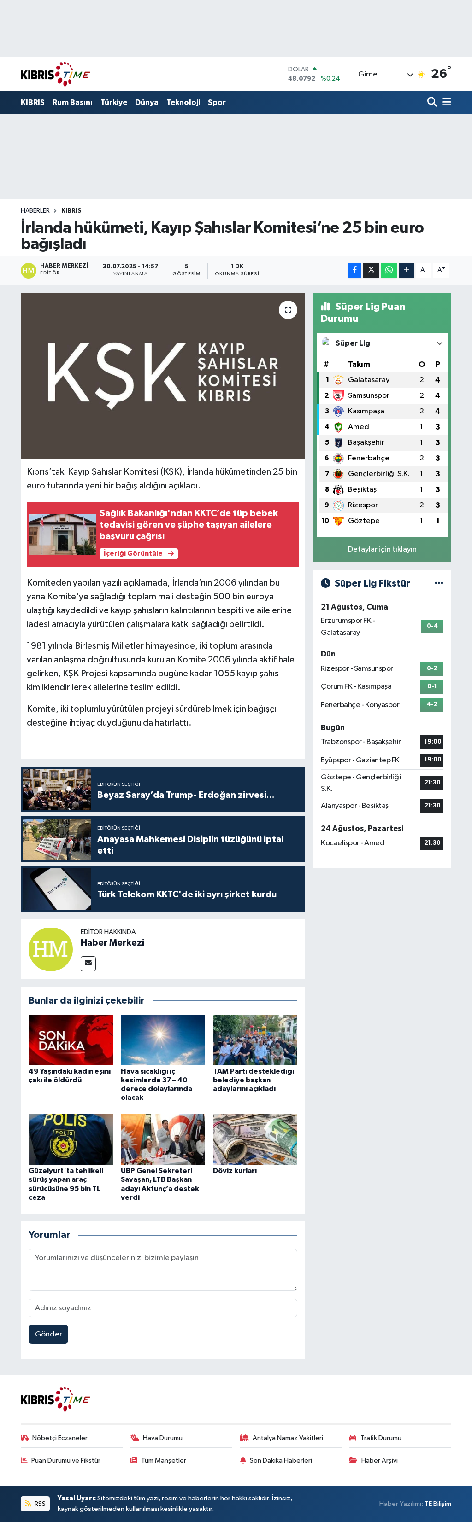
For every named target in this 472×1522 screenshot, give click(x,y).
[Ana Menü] (445, 103)
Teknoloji (183, 102)
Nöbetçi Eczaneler (60, 1438)
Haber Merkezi (112, 942)
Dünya (147, 102)
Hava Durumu (163, 1438)
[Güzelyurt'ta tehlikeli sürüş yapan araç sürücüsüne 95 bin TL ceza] (71, 1139)
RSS (39, 1503)
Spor (217, 102)
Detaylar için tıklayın (382, 549)
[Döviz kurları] (255, 1139)
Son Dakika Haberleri (281, 1460)
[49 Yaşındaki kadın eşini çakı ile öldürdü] (71, 1040)
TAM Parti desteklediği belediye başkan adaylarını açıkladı (253, 1080)
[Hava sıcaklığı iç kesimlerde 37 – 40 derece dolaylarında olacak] (163, 1040)
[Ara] (433, 103)
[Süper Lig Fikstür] (439, 583)
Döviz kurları (235, 1170)
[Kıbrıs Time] (55, 74)
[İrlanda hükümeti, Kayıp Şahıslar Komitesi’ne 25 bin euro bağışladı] (163, 376)
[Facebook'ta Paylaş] (354, 270)
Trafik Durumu (380, 1438)
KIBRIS (33, 102)
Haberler (35, 211)
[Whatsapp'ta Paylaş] (389, 270)
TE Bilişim (438, 1503)
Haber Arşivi (379, 1460)
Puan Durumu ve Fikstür (65, 1460)
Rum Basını (73, 102)
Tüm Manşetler (163, 1460)
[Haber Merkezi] (51, 949)
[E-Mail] (88, 963)
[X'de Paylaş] (371, 270)
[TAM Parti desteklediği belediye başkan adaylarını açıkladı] (255, 1040)
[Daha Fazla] (406, 270)
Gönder (48, 1334)
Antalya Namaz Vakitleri (288, 1438)
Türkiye (113, 102)
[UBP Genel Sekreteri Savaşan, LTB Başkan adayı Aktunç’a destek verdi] (163, 1139)
